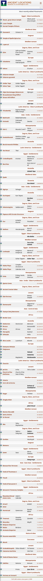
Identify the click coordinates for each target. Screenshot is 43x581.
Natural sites (31, 533)
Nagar (5, 394)
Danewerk (6, 32)
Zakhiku (5, 563)
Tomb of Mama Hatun (10, 557)
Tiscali (5, 478)
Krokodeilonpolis (8, 548)
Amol (4, 507)
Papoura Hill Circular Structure (13, 214)
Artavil (5, 504)
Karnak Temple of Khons (11, 26)
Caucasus (30, 539)
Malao (5, 527)
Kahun (5, 68)
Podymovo (6, 349)
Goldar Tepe (7, 83)
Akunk (5, 542)
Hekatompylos (8, 207)
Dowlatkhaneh (8, 137)
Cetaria (5, 380)
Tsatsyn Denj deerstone (11, 312)
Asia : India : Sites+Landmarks (31, 280)
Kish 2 (5, 129)
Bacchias (6, 164)
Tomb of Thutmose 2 (10, 472)
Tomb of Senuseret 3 (10, 484)
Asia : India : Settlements (30, 115)
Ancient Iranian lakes (10, 289)
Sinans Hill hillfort (9, 97)
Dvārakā (6, 121)
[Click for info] (1, 20)
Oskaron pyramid (9, 77)
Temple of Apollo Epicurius (12, 38)
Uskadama (6, 61)
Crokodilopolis (7, 159)
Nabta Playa (7, 266)
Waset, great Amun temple (12, 20)
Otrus (5, 329)
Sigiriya (5, 189)
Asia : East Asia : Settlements (31, 463)
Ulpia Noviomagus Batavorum (13, 92)
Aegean (31, 35)
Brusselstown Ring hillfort (12, 95)
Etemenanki (7, 305)
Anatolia (31, 141)
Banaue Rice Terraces (10, 466)
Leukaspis (6, 251)
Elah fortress (7, 297)
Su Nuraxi (6, 417)
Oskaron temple (8, 75)
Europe (31, 58)
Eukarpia (6, 334)
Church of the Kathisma (7, 373)
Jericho (5, 370)
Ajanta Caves (7, 283)
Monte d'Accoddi (8, 412)
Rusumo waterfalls (9, 536)
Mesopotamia (31, 125)
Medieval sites (30, 29)
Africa (30, 315)
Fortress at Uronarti (9, 575)
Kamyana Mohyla (9, 347)
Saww (5, 453)
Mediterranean (31, 41)
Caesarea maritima (9, 551)
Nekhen (5, 229)
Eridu (4, 276)
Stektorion (6, 324)
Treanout (6, 518)
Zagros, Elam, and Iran (30, 48)
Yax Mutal (6, 151)
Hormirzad (6, 510)
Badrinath (6, 118)
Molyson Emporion (9, 525)
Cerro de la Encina (9, 383)
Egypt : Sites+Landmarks (31, 16)
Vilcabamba (7, 111)
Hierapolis (6, 332)
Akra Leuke (7, 341)
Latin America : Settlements (30, 148)
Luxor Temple (7, 23)
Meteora (6, 445)
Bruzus (5, 326)
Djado (5, 177)
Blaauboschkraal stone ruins (8, 497)
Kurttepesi (6, 196)
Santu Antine (7, 415)
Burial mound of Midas (10, 144)
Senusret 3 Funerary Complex (13, 490)
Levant (30, 101)
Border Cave (7, 318)
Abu (4, 424)
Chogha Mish (7, 400)
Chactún (6, 363)
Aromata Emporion (9, 530)
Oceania (31, 180)
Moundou (6, 522)
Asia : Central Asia (31, 309)
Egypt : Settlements (30, 66)
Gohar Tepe (7, 86)
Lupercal (6, 44)
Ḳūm (4, 52)
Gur (4, 221)
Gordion (5, 439)
